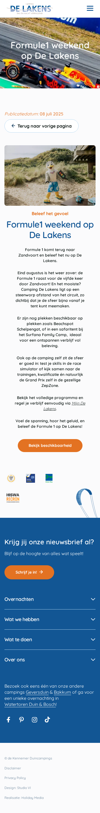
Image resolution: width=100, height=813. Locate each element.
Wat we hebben (21, 619)
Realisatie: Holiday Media (24, 798)
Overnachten (19, 599)
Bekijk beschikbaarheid (50, 445)
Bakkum (62, 692)
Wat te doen (18, 639)
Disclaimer (12, 768)
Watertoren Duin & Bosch (30, 704)
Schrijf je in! (26, 572)
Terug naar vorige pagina (43, 126)
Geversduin (37, 692)
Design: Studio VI (17, 788)
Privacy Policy (15, 778)
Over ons (14, 659)
